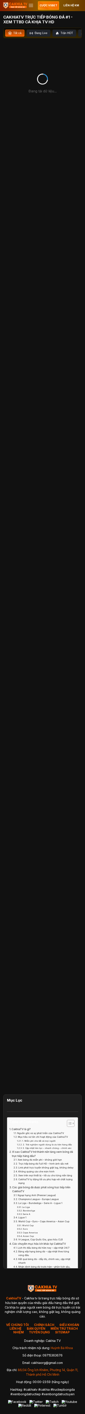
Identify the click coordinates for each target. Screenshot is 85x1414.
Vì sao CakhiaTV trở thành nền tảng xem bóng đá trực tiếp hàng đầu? (42, 1154)
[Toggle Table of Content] (68, 1123)
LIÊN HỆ (16, 1328)
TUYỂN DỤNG (39, 1332)
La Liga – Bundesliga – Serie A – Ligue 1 (40, 1203)
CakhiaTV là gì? (21, 1129)
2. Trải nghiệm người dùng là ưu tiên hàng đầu (47, 1144)
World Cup (28, 1225)
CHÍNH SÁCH (44, 1325)
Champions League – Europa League (38, 1199)
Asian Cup (28, 1236)
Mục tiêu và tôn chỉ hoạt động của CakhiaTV (43, 1137)
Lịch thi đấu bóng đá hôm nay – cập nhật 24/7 (44, 1247)
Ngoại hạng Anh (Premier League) (37, 1195)
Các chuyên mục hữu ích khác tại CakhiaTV (39, 1243)
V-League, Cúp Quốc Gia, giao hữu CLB (40, 1239)
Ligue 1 (22, 1217)
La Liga (26, 1207)
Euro (25, 1229)
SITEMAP (62, 1332)
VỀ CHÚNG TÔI (17, 1325)
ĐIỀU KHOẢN (69, 1325)
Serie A (26, 1214)
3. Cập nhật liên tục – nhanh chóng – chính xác (47, 1148)
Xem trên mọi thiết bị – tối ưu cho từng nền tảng (45, 1175)
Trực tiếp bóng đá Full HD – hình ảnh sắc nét (43, 1163)
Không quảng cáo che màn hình (36, 1171)
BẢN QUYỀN (36, 1328)
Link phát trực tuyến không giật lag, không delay (45, 1167)
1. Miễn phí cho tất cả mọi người (39, 1141)
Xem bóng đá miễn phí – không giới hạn (40, 1159)
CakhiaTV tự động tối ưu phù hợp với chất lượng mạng (45, 1181)
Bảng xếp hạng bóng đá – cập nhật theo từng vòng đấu (43, 1253)
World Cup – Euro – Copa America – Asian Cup (43, 1221)
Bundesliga (29, 1210)
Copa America (30, 1232)
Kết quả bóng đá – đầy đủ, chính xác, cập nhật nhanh (44, 1261)
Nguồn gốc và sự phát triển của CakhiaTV (40, 1133)
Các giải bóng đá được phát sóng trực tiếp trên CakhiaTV (41, 1189)
